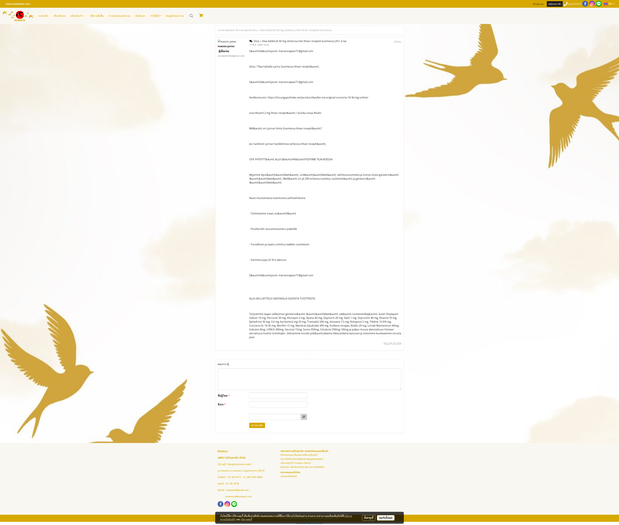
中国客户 (156, 16)
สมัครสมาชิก (554, 3)
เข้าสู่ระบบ (538, 3)
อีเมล (222, 404)
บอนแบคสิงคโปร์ (288, 476)
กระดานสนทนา (227, 30)
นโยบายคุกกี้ (246, 519)
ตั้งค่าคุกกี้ (368, 517)
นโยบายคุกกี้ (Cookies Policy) (295, 463)
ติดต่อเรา (140, 16)
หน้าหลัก (43, 16)
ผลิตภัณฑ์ (77, 16)
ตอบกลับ (258, 425)
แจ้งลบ (397, 41)
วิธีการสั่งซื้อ (97, 16)
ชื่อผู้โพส (224, 395)
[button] (191, 16)
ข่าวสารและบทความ (119, 16)
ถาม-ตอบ (243, 30)
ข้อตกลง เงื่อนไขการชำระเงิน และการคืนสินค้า (302, 467)
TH (610, 4)
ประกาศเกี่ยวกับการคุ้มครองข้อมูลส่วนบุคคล (301, 459)
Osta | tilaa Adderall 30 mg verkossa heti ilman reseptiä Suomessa (291, 30)
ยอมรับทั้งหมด (386, 517)
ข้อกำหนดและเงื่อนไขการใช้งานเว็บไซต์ (298, 455)
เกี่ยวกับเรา (59, 16)
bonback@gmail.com (237, 490)
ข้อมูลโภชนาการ (175, 16)
